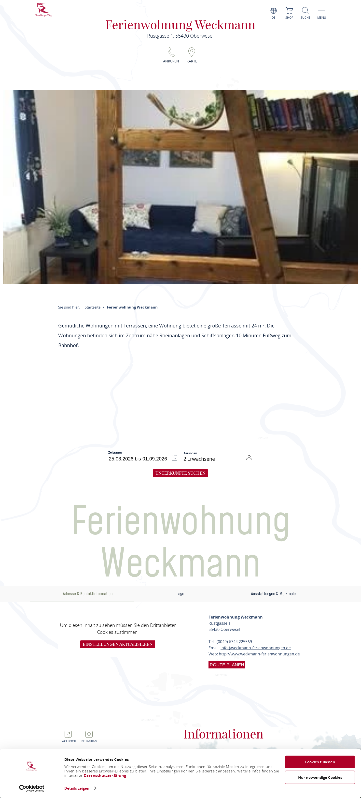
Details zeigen (76, 788)
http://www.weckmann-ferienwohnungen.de (259, 654)
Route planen (227, 664)
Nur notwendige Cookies (320, 777)
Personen (190, 453)
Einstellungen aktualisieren (118, 644)
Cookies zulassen (320, 762)
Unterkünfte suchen (180, 473)
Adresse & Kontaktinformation (87, 594)
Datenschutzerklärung (105, 775)
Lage (180, 594)
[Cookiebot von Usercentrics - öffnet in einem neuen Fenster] (31, 788)
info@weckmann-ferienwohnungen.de (256, 647)
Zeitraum (115, 452)
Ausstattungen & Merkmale (273, 594)
